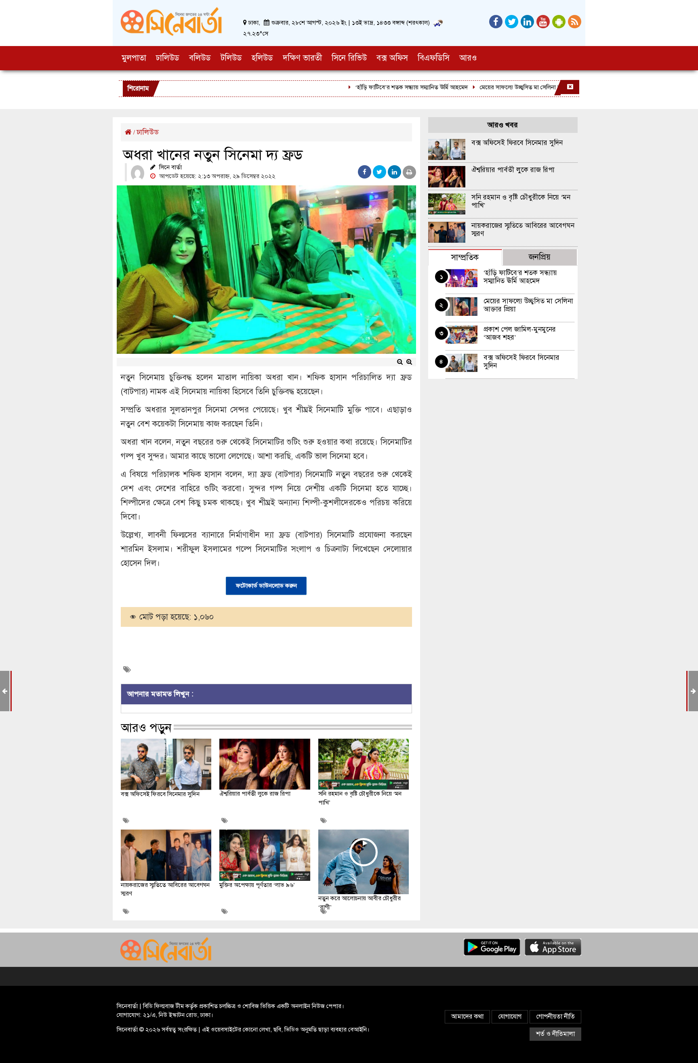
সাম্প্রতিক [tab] (465, 257)
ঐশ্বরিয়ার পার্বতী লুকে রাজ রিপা (254, 793)
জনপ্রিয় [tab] (540, 257)
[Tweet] (379, 172)
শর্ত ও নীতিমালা (555, 1034)
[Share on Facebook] (364, 172)
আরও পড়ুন (146, 727)
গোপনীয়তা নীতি (555, 1017)
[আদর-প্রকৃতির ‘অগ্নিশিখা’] (4, 691)
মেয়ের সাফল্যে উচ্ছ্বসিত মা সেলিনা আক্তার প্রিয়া (511, 87)
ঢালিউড (148, 132)
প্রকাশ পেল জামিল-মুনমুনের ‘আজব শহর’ (520, 333)
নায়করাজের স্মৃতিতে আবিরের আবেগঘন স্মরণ (522, 229)
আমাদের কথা (467, 1017)
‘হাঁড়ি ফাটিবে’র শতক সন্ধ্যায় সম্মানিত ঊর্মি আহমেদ (391, 87)
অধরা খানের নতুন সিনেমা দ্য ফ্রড (213, 155)
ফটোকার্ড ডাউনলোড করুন (266, 585)
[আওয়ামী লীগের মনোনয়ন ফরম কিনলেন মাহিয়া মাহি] (693, 691)
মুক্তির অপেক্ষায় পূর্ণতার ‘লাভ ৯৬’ (257, 885)
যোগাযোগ (509, 1017)
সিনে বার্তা (170, 167)
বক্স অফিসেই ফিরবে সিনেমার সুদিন (160, 794)
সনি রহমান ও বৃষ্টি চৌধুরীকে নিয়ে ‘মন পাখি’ (520, 201)
